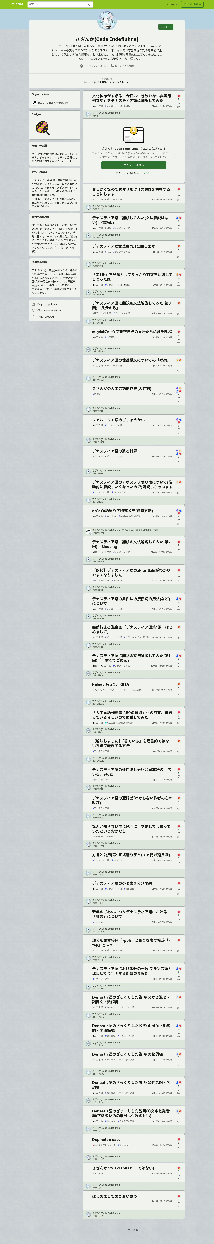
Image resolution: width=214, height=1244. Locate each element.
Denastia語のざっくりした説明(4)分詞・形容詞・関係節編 (131, 1028)
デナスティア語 (113, 106)
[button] (43, 129)
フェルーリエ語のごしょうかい (118, 420)
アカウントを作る (134, 165)
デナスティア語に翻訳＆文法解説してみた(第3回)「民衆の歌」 (131, 305)
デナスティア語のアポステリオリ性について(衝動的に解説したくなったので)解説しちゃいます (132, 484)
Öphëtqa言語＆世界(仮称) (138, 530)
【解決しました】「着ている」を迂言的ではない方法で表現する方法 (130, 743)
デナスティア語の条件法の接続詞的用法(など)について (131, 601)
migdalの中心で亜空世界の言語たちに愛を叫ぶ (132, 331)
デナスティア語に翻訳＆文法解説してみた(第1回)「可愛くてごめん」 (131, 658)
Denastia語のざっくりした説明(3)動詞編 (127, 1054)
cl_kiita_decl (99, 689)
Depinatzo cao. (106, 1139)
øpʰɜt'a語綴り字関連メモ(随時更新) (122, 510)
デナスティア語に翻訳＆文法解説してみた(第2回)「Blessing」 (131, 544)
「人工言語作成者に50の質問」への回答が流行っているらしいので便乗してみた (132, 715)
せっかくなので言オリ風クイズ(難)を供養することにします (131, 191)
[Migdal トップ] (17, 4)
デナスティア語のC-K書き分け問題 (122, 883)
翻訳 (127, 106)
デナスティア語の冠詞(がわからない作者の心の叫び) (132, 800)
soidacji (110, 836)
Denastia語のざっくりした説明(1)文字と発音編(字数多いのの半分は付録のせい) (131, 1113)
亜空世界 (110, 337)
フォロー (166, 27)
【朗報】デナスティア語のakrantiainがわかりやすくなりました (131, 572)
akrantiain (111, 516)
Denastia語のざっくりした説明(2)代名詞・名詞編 (131, 1085)
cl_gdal (123, 689)
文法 (108, 251)
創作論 (97, 394)
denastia (98, 836)
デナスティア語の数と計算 (114, 451)
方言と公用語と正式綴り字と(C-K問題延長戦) (131, 855)
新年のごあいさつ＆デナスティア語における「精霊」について (129, 914)
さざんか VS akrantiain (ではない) (123, 1168)
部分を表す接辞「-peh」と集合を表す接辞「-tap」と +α (131, 942)
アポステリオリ (120, 492)
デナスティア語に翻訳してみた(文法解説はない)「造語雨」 (130, 220)
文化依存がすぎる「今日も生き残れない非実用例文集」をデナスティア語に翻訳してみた (131, 98)
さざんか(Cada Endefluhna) (106, 112)
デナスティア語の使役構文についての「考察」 (131, 360)
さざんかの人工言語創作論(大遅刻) (121, 388)
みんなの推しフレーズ (104, 1145)
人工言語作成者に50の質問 (119, 722)
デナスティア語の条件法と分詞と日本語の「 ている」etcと (132, 772)
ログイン (172, 4)
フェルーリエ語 (113, 425)
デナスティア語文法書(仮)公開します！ (125, 246)
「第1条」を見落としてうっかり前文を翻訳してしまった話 (132, 277)
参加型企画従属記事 (129, 516)
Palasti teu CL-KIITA (110, 684)
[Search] (90, 4)
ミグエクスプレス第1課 (136, 637)
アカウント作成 (192, 4)
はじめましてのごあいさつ (114, 1196)
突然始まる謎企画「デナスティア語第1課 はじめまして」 (132, 629)
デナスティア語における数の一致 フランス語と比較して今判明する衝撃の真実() (132, 971)
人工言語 (98, 106)
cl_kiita (113, 689)
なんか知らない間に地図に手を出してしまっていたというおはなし (131, 829)
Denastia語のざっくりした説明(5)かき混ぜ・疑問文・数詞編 (131, 999)
